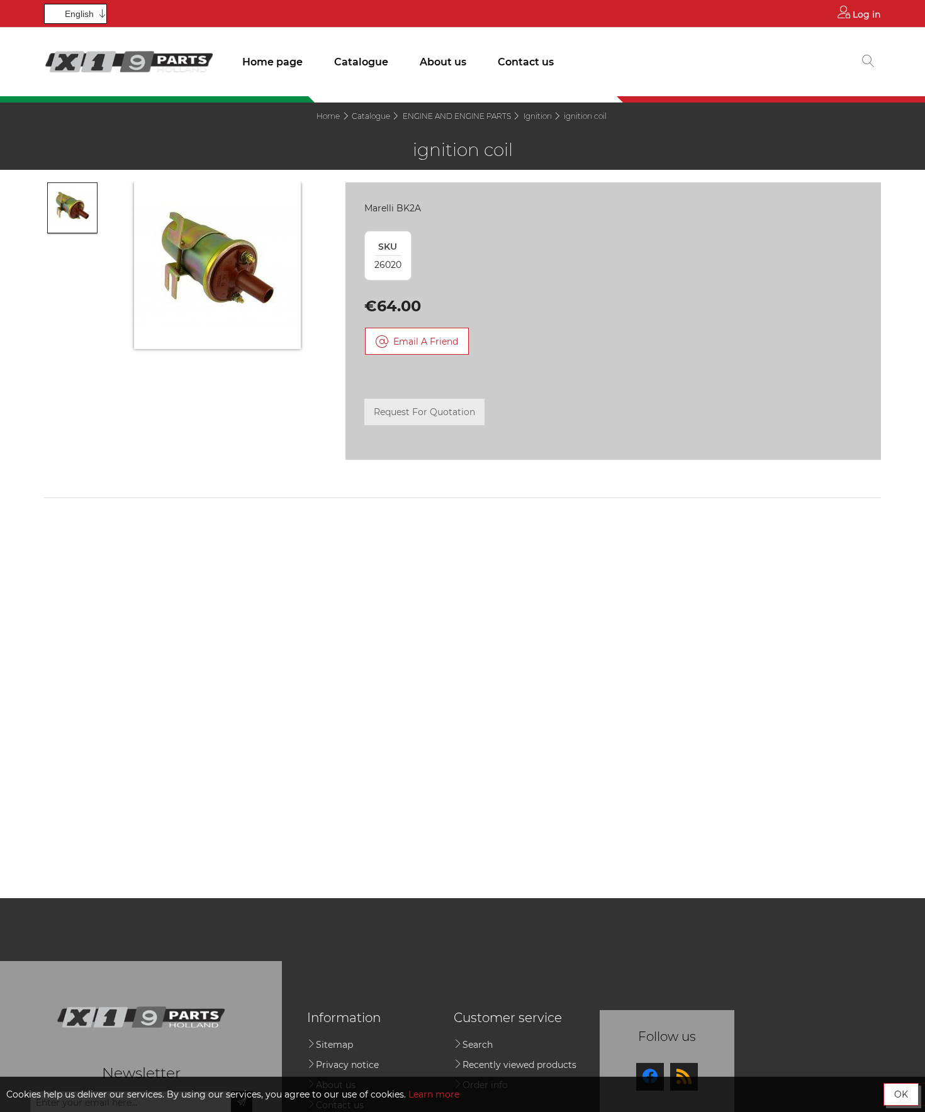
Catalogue (361, 62)
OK (901, 1094)
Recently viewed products (519, 1064)
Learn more (433, 1094)
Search (477, 1044)
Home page (272, 62)
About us (443, 62)
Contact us (526, 62)
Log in (865, 14)
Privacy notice (347, 1064)
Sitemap (334, 1044)
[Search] (868, 62)
